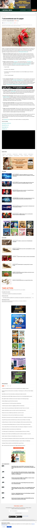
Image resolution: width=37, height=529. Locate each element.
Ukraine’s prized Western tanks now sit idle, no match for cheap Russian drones (14, 410)
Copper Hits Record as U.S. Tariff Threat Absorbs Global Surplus (11, 403)
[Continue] (27, 511)
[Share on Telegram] (9, 23)
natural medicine (8, 25)
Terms (25, 519)
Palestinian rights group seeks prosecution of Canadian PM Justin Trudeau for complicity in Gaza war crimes (23, 190)
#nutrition (4, 154)
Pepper (12, 25)
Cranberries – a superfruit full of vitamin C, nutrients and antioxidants (24, 256)
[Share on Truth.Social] (13, 23)
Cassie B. (17, 189)
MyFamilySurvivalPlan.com (23, 51)
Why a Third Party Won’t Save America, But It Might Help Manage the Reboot (13, 445)
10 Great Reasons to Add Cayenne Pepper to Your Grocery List (16, 84)
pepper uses (15, 25)
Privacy (22, 519)
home (6, 155)
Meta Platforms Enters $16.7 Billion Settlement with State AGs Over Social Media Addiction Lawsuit (17, 396)
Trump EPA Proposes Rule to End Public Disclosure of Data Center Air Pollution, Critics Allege (16, 419)
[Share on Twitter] (7, 23)
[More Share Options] (17, 23)
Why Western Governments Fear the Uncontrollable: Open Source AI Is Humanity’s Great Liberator (17, 417)
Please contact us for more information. (7, 301)
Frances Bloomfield (10, 20)
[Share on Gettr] (15, 23)
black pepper (13, 91)
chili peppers (29, 61)
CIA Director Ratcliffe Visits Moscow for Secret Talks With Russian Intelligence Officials (15, 388)
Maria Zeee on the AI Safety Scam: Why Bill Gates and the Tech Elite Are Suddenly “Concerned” (16, 433)
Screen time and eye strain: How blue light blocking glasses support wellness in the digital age (16, 440)
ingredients (3, 25)
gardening (20, 154)
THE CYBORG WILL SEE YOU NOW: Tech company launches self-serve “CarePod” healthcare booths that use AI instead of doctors (23, 198)
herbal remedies (30, 154)
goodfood (25, 154)
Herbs (3, 155)
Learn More (3, 526)
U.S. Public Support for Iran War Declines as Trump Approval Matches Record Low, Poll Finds (16, 431)
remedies (19, 25)
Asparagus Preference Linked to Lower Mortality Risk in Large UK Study (13, 443)
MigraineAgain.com (5, 127)
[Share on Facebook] (5, 23)
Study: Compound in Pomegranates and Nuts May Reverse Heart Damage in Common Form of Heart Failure (18, 438)
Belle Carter (17, 173)
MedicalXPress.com (5, 125)
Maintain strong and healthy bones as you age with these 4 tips (23, 280)
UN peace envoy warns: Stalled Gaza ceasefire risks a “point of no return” (13, 412)
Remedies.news (6, 119)
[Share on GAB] (11, 23)
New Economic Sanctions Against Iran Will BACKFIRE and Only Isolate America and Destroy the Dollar (23, 499)
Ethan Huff (17, 181)
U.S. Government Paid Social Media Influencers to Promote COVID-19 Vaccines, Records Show (16, 424)
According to (18, 80)
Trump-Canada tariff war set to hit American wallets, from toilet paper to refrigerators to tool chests (17, 426)
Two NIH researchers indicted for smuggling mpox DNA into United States (13, 405)
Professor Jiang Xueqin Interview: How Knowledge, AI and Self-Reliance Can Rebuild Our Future (23, 494)
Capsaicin (15, 61)
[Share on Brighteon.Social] (3, 23)
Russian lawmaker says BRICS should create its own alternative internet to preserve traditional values (23, 214)
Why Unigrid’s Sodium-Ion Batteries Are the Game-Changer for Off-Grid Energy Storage (15, 398)
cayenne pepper (15, 154)
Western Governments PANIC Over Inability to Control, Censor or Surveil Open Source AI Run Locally (23, 478)
